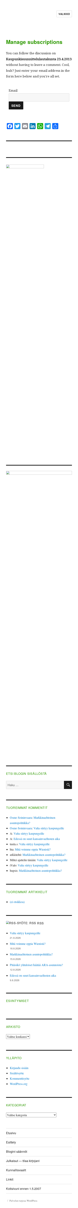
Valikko (64, 14)
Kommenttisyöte (19, 1078)
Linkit (9, 1179)
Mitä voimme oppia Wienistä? (33, 849)
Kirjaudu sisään (19, 1068)
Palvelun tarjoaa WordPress (23, 1200)
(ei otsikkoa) (17, 902)
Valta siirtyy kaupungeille (49, 828)
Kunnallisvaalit (16, 1170)
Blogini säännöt (16, 1151)
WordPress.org (18, 1084)
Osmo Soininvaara (21, 817)
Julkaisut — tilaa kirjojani (23, 1161)
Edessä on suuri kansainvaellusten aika (37, 839)
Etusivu (11, 1133)
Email (13, 90)
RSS (40, 923)
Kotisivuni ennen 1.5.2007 (23, 1188)
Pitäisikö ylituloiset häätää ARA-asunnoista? (36, 965)
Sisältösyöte (17, 1073)
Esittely (11, 1142)
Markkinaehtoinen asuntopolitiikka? (44, 855)
